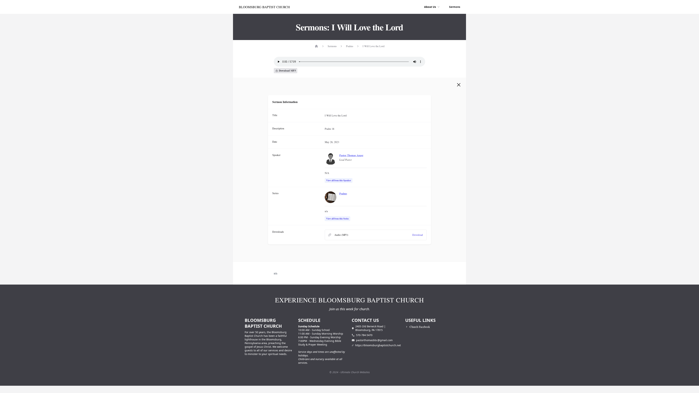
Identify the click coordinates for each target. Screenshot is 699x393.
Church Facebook (420, 327)
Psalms (349, 46)
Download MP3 (287, 70)
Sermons (454, 7)
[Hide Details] (459, 85)
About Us (430, 7)
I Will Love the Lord (373, 46)
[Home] (316, 46)
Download (417, 235)
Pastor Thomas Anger (351, 155)
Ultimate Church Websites (355, 372)
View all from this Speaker (338, 180)
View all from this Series (337, 218)
